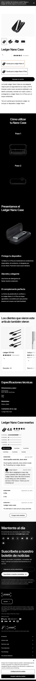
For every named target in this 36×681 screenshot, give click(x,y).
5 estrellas (16, 448)
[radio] (13, 63)
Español (6, 601)
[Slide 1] (10, 41)
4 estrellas (26, 448)
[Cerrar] (34, 660)
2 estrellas (15, 452)
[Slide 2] (17, 41)
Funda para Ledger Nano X (15, 63)
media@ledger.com (22, 534)
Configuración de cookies (18, 671)
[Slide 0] (4, 41)
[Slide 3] (23, 41)
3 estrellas (5, 452)
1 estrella (23, 452)
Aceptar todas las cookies (18, 676)
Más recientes (6, 448)
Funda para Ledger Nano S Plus (16, 71)
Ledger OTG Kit (8, 352)
